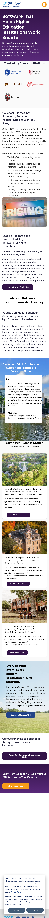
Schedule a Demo (16, 786)
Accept (16, 910)
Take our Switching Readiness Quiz (24, 756)
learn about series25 (18, 287)
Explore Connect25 (21, 715)
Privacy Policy (16, 892)
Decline (35, 910)
